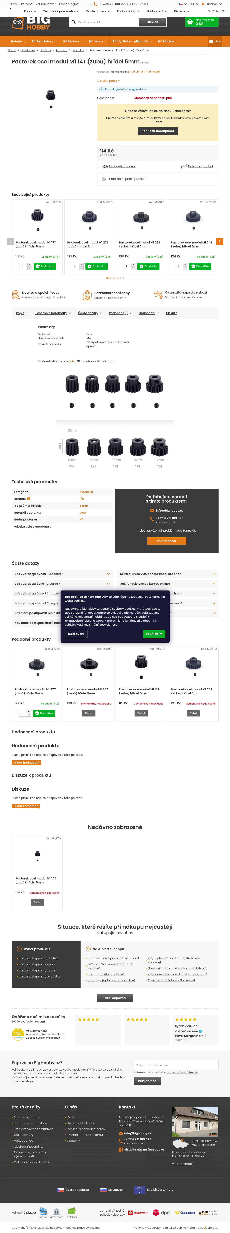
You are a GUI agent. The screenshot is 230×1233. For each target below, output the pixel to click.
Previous (10, 241)
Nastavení (76, 634)
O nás (14, 4)
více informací (182, 1164)
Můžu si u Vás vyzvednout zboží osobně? (110, 966)
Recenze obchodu (80, 1123)
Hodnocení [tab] (147, 313)
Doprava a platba (27, 1118)
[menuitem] (18, 41)
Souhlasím (154, 634)
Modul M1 (86, 492)
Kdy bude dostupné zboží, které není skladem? (174, 960)
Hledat (152, 22)
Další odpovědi (115, 998)
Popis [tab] (20, 313)
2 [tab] (110, 278)
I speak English (68, 4)
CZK (192, 4)
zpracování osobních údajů (182, 1072)
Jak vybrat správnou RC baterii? (39, 574)
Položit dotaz (167, 541)
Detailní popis (107, 81)
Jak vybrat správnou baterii (38, 958)
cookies (78, 601)
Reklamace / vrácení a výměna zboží (30, 1154)
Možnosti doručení (122, 166)
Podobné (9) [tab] (118, 313)
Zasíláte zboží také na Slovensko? (171, 980)
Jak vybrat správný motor (37, 970)
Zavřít (117, 174)
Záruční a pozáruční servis (86, 1129)
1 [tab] (107, 278)
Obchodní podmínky (28, 1147)
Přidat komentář (26, 806)
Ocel (83, 513)
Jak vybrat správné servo (37, 964)
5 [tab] (119, 278)
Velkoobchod (23, 1141)
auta (72, 361)
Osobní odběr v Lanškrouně (86, 1135)
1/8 (82, 499)
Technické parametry (51, 313)
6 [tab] (122, 278)
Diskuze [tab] (171, 313)
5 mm (84, 506)
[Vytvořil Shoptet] (205, 1228)
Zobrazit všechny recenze (43, 1038)
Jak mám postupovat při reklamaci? (113, 958)
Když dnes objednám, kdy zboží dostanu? (177, 974)
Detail (89, 713)
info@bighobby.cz (169, 511)
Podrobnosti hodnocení (145, 71)
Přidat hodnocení (26, 763)
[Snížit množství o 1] (29, 268)
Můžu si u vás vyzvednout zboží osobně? (150, 574)
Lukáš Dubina (177, 1228)
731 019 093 (175, 518)
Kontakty (73, 1141)
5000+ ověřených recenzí (28, 1021)
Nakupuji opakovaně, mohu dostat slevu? (177, 968)
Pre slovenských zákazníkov (33, 1129)
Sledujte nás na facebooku (144, 1149)
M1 (81, 519)
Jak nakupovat (46, 4)
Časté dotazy (88, 313)
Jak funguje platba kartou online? (145, 584)
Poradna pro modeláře (30, 1123)
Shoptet (213, 1228)
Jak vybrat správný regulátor (39, 976)
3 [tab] (113, 278)
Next (219, 241)
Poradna (27, 4)
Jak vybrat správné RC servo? (37, 584)
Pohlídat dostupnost (158, 131)
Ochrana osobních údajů (32, 1162)
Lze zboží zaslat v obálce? (106, 974)
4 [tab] (116, 278)
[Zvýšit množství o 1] (29, 264)
